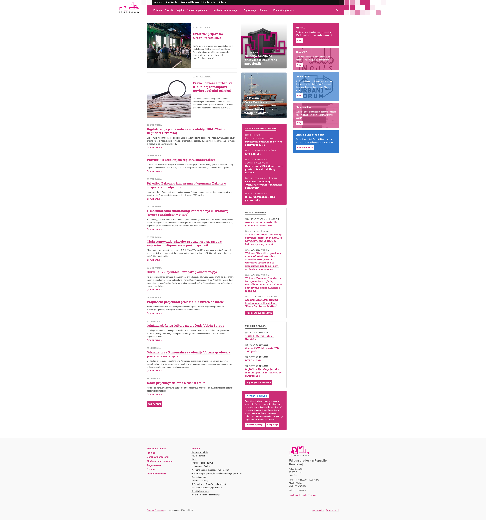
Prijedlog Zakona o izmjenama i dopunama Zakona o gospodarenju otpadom (186, 185)
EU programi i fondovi (200, 466)
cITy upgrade (253, 153)
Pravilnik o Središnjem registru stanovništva (181, 160)
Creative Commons (155, 510)
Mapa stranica (318, 510)
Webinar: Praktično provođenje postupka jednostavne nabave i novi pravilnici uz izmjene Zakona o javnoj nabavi (263, 239)
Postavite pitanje (255, 424)
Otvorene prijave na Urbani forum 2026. (208, 36)
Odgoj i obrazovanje (200, 491)
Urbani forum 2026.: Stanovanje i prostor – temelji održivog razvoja (264, 169)
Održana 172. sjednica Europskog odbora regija (182, 272)
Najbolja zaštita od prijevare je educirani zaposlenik (260, 60)
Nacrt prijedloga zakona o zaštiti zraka (176, 383)
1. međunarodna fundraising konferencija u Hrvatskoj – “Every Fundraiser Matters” (189, 213)
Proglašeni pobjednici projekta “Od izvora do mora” (185, 302)
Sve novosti (154, 404)
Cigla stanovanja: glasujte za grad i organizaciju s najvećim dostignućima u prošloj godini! (184, 243)
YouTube (312, 495)
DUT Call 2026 (253, 360)
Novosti (169, 10)
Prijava (222, 2)
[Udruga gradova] (129, 8)
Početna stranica (156, 448)
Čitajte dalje (153, 148)
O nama (263, 10)
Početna (157, 10)
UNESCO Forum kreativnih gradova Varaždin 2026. (261, 224)
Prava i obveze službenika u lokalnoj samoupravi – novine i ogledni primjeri (212, 87)
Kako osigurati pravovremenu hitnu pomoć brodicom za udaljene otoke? (260, 107)
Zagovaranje (250, 10)
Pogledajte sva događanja (259, 313)
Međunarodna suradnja (225, 10)
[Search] (338, 10)
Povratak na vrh (332, 510)
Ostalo (194, 459)
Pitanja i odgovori (282, 10)
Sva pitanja (272, 424)
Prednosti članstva (190, 2)
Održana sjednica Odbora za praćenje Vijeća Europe (185, 325)
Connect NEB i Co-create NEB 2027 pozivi (262, 350)
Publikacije (171, 2)
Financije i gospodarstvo (202, 463)
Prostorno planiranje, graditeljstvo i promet (210, 470)
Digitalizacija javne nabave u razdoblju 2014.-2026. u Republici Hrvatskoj (186, 131)
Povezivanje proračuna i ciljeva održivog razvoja (263, 143)
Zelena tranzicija (198, 477)
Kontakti (158, 2)
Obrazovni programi (197, 10)
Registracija (209, 2)
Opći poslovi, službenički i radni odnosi (208, 484)
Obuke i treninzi (198, 456)
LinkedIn (303, 495)
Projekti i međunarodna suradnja (205, 495)
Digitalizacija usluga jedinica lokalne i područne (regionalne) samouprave (263, 372)
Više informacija (305, 147)
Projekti (180, 10)
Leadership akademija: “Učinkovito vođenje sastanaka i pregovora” (263, 184)
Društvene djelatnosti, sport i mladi (206, 487)
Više (299, 40)
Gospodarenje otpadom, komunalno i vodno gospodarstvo (216, 473)
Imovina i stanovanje (200, 480)
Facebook (293, 495)
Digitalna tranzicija (199, 452)
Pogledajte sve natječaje (259, 382)
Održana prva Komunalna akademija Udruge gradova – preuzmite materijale (188, 354)
